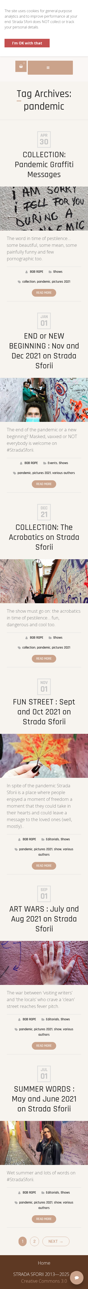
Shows (58, 272)
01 (44, 323)
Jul (44, 1069)
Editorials (52, 839)
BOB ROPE (36, 272)
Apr (44, 135)
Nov (44, 682)
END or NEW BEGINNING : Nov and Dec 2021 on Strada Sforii (44, 351)
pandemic (43, 282)
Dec (44, 508)
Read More (44, 293)
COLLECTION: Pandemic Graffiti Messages (44, 165)
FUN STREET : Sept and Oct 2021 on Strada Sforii (44, 712)
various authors (63, 473)
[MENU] (50, 68)
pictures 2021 (61, 282)
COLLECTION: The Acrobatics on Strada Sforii (44, 537)
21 (44, 515)
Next (56, 1241)
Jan (44, 316)
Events (52, 463)
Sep (44, 889)
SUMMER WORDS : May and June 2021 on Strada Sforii (44, 1099)
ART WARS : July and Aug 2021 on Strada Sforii (44, 919)
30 (44, 142)
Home (44, 1263)
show (57, 849)
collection (28, 282)
